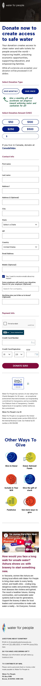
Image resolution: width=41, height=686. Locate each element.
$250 (11, 129)
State (4, 220)
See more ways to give (30, 511)
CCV (28, 350)
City (4, 209)
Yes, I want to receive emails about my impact (20, 277)
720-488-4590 (14, 644)
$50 (10, 122)
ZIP (3, 231)
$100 (30, 122)
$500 (30, 129)
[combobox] (20, 288)
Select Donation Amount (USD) (17, 113)
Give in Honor (11, 466)
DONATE (20, 365)
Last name (6, 175)
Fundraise (11, 510)
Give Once (30, 91)
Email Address (7, 254)
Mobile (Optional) (9, 265)
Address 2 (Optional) (10, 198)
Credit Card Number (10, 338)
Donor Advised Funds (29, 467)
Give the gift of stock (30, 489)
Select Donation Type (12, 82)
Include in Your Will (11, 489)
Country (5, 242)
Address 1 (6, 186)
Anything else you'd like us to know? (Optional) (16, 296)
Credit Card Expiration (11, 349)
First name (6, 164)
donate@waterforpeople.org (20, 642)
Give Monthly (11, 91)
